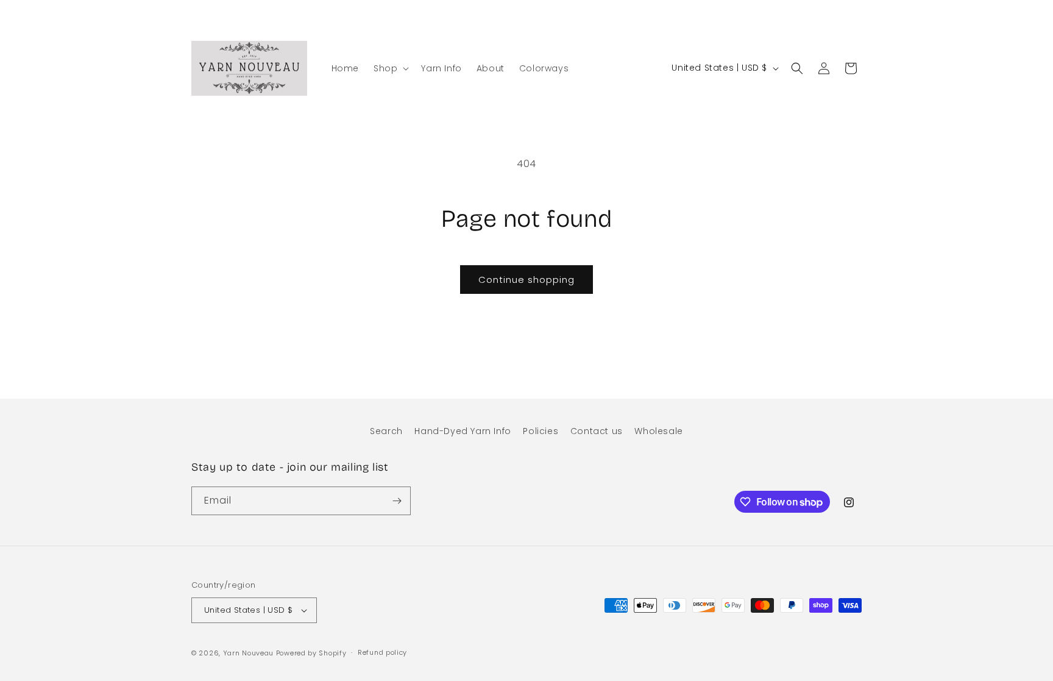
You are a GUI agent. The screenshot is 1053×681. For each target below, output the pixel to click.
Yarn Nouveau (248, 653)
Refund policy (382, 652)
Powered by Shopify (311, 653)
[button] (390, 68)
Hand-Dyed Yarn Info (462, 431)
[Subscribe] (396, 501)
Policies (540, 431)
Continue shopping (526, 279)
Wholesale (658, 431)
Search (386, 431)
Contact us (596, 431)
